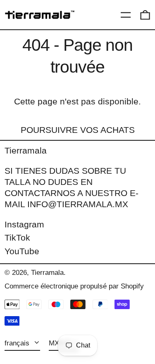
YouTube (22, 251)
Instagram (24, 224)
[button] (145, 15)
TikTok (17, 237)
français (18, 343)
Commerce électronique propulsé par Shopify (74, 286)
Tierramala (26, 150)
